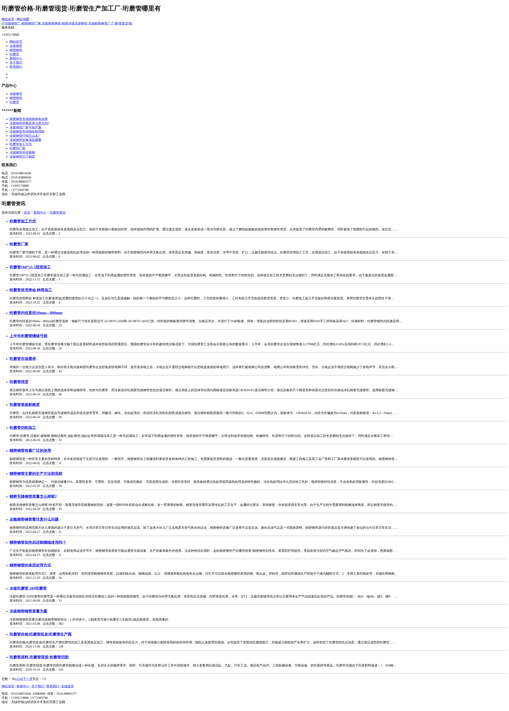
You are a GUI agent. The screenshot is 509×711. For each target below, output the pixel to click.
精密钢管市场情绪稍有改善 (29, 119)
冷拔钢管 (16, 46)
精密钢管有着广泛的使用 (30, 450)
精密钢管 (16, 50)
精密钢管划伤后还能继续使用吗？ (38, 542)
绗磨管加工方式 (21, 144)
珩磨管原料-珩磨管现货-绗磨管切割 (39, 657)
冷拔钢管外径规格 (22, 152)
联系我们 (16, 66)
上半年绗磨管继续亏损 (28, 336)
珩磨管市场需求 (23, 359)
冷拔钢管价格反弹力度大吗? (29, 123)
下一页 (28, 679)
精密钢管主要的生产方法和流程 (36, 473)
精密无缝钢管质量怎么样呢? (33, 496)
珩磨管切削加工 (23, 428)
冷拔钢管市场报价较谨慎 (27, 131)
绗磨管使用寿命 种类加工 (31, 290)
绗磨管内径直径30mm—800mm (36, 313)
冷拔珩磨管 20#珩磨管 (28, 588)
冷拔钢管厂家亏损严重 (25, 127)
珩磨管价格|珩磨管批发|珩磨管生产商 (41, 634)
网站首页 (8, 19)
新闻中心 (16, 58)
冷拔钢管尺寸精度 (22, 156)
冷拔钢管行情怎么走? (25, 135)
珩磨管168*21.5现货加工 (30, 267)
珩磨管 (14, 54)
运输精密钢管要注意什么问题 (34, 519)
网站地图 (23, 19)
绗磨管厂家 (17, 148)
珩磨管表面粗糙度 (25, 405)
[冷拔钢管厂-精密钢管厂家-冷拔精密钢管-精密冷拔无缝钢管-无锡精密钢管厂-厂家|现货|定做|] (67, 23)
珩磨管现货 (19, 382)
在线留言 (67, 686)
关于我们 (16, 62)
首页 (27, 212)
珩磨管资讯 (58, 212)
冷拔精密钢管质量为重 (28, 611)
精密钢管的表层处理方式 (30, 565)
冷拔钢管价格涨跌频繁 (25, 140)
